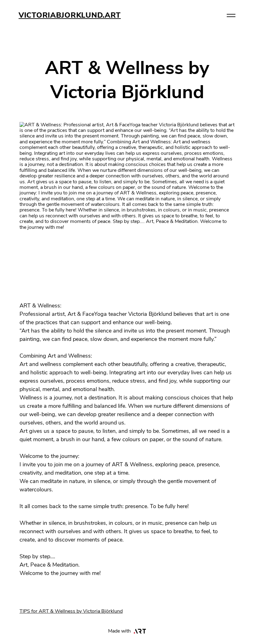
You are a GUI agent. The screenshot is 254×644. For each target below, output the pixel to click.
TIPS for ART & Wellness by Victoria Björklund (71, 611)
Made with (119, 631)
